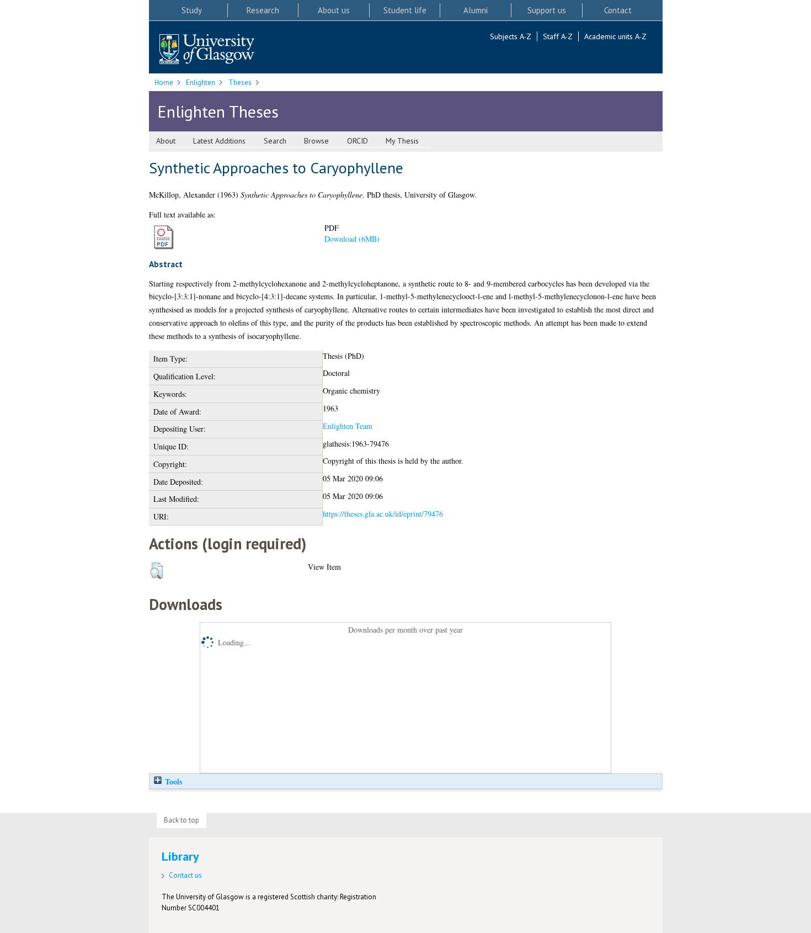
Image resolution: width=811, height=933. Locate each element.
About (165, 141)
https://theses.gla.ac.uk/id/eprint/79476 (383, 513)
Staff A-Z (558, 36)
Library (180, 856)
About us (334, 10)
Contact (618, 10)
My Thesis (402, 141)
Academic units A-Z (615, 36)
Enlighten (200, 82)
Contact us (185, 875)
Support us (546, 10)
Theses (240, 82)
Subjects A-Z (510, 36)
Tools (172, 781)
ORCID (357, 141)
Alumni (475, 10)
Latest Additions (219, 141)
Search (275, 141)
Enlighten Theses (218, 111)
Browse (316, 141)
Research (263, 10)
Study (192, 10)
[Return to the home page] (206, 50)
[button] (156, 570)
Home (163, 82)
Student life (404, 10)
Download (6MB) (352, 239)
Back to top (181, 820)
